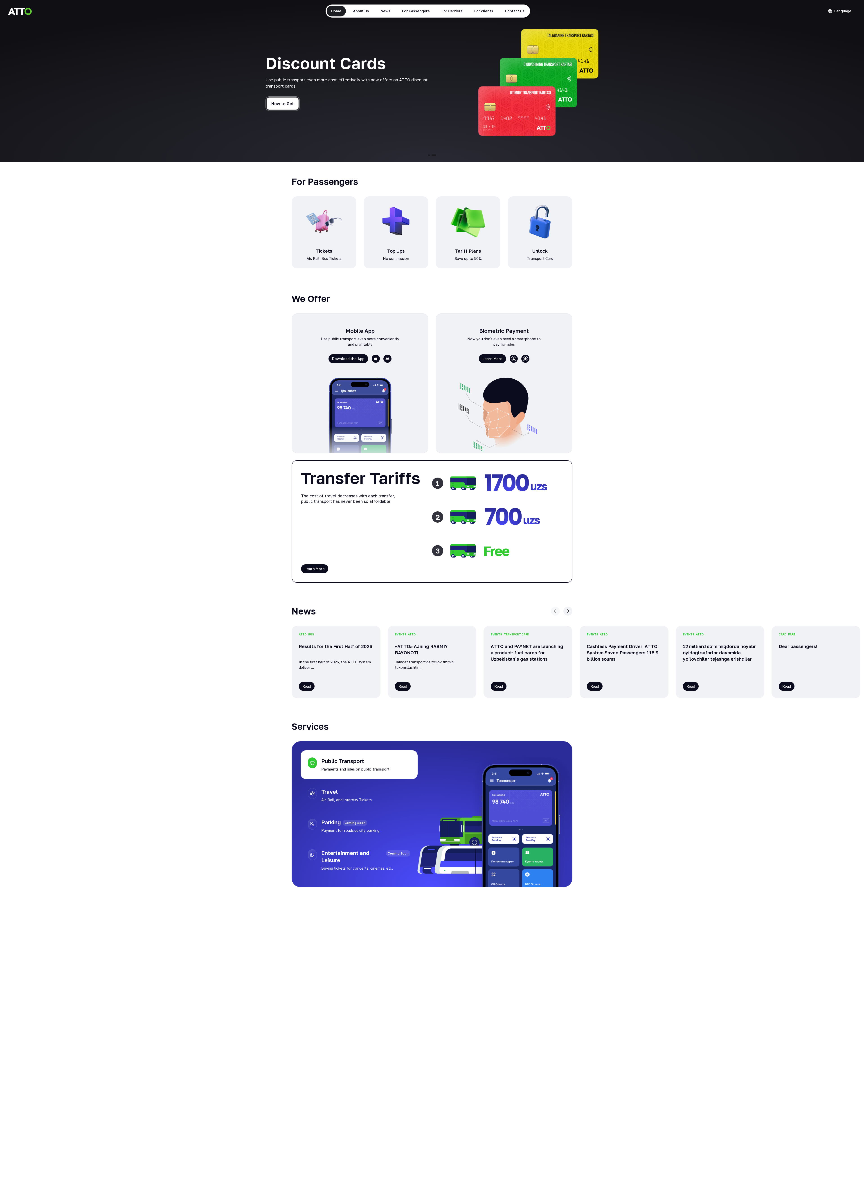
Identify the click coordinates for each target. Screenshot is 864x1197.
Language (842, 11)
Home (336, 11)
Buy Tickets (283, 108)
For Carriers (452, 11)
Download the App (348, 358)
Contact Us (514, 11)
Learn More (492, 358)
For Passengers (416, 11)
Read (306, 686)
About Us (361, 11)
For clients (483, 11)
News (385, 11)
